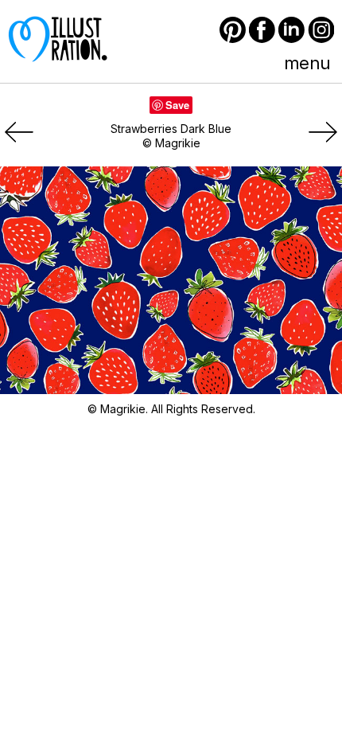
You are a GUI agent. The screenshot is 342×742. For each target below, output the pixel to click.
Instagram (321, 30)
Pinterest (233, 30)
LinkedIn (291, 30)
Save (177, 104)
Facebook (262, 30)
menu (307, 63)
